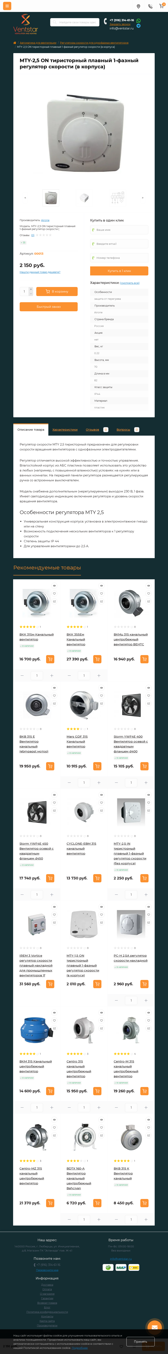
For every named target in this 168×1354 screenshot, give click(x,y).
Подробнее (80, 1347)
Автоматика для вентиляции (38, 42)
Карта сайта (47, 1321)
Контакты (47, 1316)
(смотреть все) (130, 283)
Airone (45, 220)
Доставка (47, 1284)
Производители (47, 1325)
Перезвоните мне (47, 1270)
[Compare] (54, 601)
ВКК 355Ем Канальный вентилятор (76, 639)
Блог (47, 1307)
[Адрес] (138, 6)
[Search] (54, 22)
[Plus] (31, 289)
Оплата (47, 1289)
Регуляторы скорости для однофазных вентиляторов (94, 42)
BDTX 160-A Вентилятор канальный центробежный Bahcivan (79, 1178)
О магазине (47, 1293)
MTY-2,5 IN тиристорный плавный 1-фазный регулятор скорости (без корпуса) (130, 853)
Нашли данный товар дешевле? (40, 272)
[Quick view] (54, 586)
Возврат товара (47, 1302)
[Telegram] (138, 25)
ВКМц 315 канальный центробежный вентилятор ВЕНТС (131, 639)
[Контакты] (150, 6)
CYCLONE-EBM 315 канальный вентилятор (81, 848)
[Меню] (7, 6)
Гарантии (47, 1298)
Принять (140, 1342)
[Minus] (31, 294)
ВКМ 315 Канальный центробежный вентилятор (35, 1066)
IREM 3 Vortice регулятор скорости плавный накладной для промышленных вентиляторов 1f (35, 965)
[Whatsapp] (138, 20)
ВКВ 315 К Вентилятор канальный (123, 1173)
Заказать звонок (120, 24)
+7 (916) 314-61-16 (122, 20)
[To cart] (50, 659)
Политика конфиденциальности (47, 1311)
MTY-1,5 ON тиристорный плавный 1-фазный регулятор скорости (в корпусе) (83, 965)
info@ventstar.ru (122, 28)
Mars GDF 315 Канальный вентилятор (77, 741)
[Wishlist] (54, 593)
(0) (32, 235)
